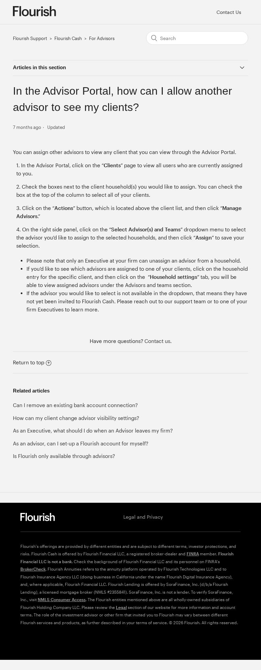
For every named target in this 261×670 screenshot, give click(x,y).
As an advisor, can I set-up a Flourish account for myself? (80, 443)
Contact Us (228, 12)
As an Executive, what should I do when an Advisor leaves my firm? (93, 430)
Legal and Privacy (143, 517)
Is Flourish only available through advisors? (64, 456)
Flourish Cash (68, 38)
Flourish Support (30, 38)
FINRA (193, 553)
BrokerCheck (33, 569)
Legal (121, 607)
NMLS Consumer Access (62, 599)
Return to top (28, 362)
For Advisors (102, 38)
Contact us (157, 341)
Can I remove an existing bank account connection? (75, 405)
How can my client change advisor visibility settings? (76, 418)
